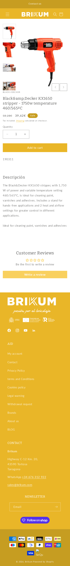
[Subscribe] (56, 506)
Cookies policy (16, 387)
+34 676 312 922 (34, 477)
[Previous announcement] (7, 4)
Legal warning (15, 395)
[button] (7, 14)
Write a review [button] (35, 274)
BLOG (11, 429)
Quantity (8, 126)
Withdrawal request (19, 404)
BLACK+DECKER (11, 92)
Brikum (28, 561)
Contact (12, 362)
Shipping (20, 120)
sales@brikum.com (19, 484)
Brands (11, 412)
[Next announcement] (63, 4)
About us (13, 421)
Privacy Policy (16, 370)
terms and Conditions (20, 379)
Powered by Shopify (43, 561)
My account (14, 353)
